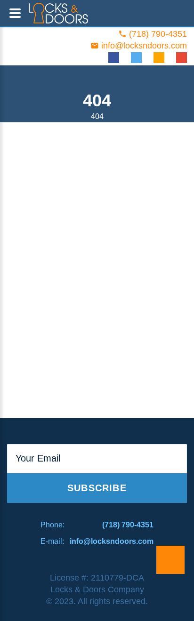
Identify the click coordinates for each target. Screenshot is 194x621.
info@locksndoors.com (144, 45)
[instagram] (159, 57)
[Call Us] (170, 560)
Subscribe (97, 488)
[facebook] (113, 57)
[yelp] (181, 57)
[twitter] (136, 57)
